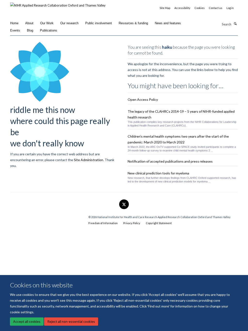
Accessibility (182, 7)
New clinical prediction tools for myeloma (158, 173)
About (29, 23)
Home (14, 23)
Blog (30, 30)
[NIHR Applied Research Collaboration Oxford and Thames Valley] (58, 4)
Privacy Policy (131, 223)
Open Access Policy (143, 99)
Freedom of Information (103, 223)
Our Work (47, 23)
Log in (230, 7)
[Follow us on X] (124, 204)
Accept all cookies (26, 321)
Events (15, 30)
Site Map (165, 7)
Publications (48, 30)
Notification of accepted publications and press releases (170, 161)
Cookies (199, 7)
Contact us (215, 7)
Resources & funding (133, 23)
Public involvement (98, 23)
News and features (168, 23)
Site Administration (88, 160)
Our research (69, 23)
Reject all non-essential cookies (71, 321)
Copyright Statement (159, 223)
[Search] (235, 23)
